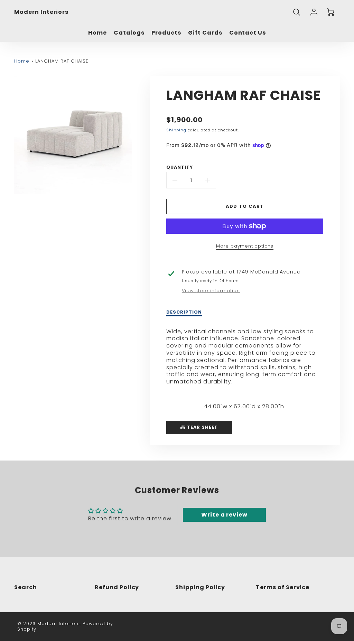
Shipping (176, 130)
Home (97, 33)
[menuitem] (97, 33)
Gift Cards (205, 33)
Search (25, 587)
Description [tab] (184, 312)
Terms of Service (282, 587)
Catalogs (129, 33)
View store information (211, 291)
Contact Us (247, 33)
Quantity (179, 167)
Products (166, 33)
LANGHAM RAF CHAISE (61, 61)
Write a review (224, 515)
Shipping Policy (200, 587)
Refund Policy (117, 587)
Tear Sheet (202, 427)
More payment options (244, 246)
